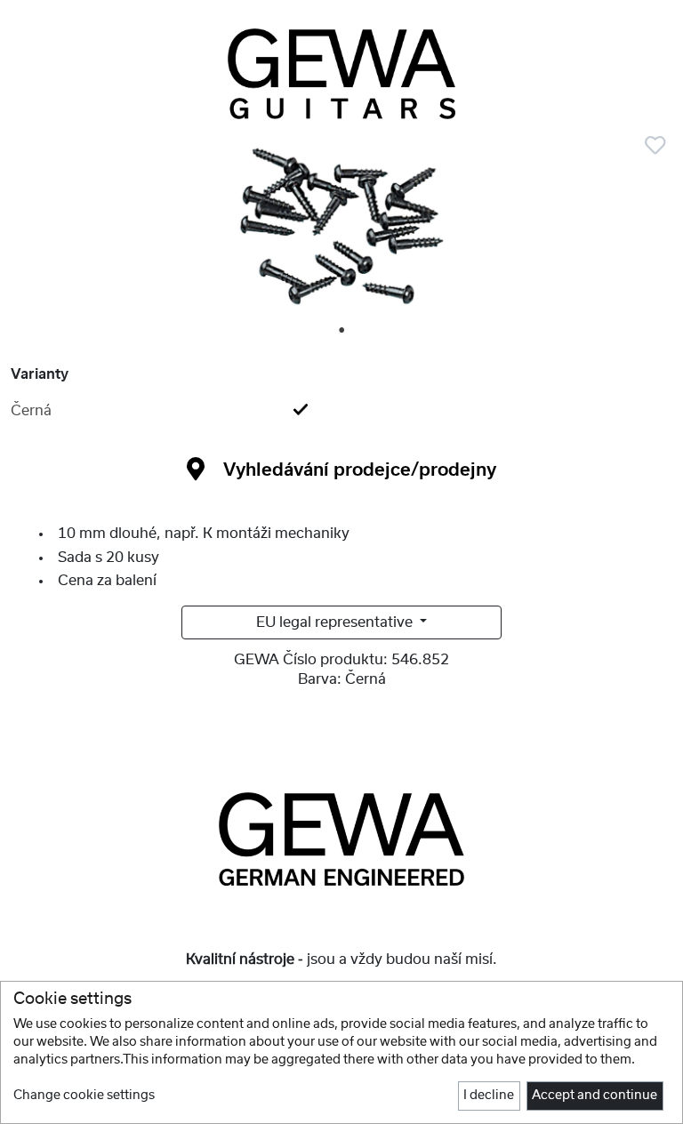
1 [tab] (342, 331)
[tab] (341, 410)
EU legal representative (336, 622)
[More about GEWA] (341, 838)
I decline (488, 1095)
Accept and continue (594, 1095)
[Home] (341, 73)
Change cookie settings (84, 1095)
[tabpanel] (341, 232)
